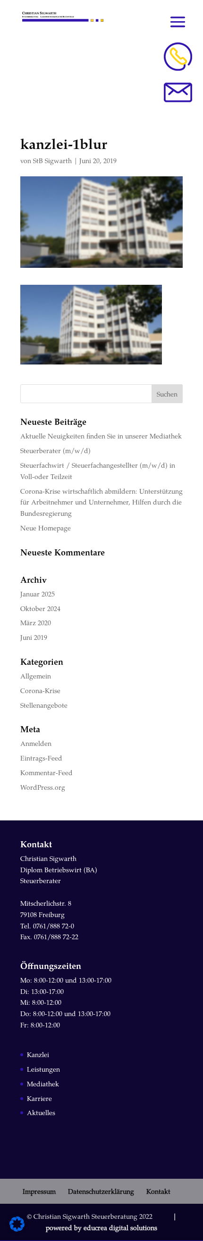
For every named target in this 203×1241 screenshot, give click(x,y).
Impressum (39, 1191)
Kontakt (158, 1191)
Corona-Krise (40, 690)
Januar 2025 (37, 593)
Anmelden (35, 743)
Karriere (39, 1098)
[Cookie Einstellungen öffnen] (17, 1228)
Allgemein (35, 675)
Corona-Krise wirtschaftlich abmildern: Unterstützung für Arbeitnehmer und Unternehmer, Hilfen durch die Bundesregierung (101, 502)
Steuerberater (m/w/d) (55, 450)
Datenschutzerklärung (101, 1191)
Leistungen (43, 1069)
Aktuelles (41, 1112)
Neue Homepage (45, 527)
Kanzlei (38, 1054)
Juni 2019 (33, 637)
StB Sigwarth (52, 160)
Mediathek (43, 1083)
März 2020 (35, 622)
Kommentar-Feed (46, 772)
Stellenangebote (44, 705)
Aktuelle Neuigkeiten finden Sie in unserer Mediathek (101, 435)
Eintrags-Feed (41, 757)
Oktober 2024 (40, 608)
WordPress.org (42, 787)
